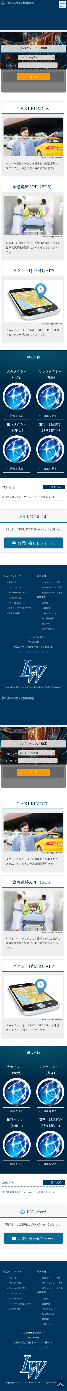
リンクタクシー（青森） (53, 587)
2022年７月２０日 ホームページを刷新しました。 (30, 496)
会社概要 (46, 608)
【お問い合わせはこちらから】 (33, 651)
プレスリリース (49, 613)
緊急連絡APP (14, 613)
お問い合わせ (48, 629)
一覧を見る (54, 487)
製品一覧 (13, 582)
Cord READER (15, 598)
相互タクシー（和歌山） (53, 592)
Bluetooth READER (17, 592)
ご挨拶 (45, 603)
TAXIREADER (15, 587)
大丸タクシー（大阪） (52, 582)
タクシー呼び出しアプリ (20, 608)
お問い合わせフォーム (36, 543)
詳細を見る (16, 415)
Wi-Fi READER (15, 603)
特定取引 (46, 623)
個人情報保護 (48, 618)
